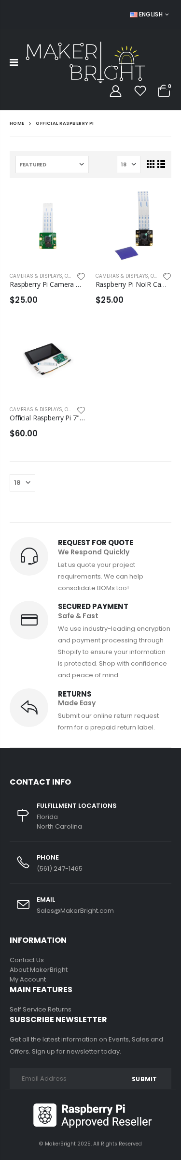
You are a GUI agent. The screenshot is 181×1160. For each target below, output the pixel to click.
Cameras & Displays (36, 276)
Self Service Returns (40, 1009)
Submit (144, 1079)
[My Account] (115, 91)
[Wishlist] (140, 91)
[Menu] (14, 62)
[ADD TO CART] (70, 203)
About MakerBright (39, 969)
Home (17, 123)
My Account (28, 979)
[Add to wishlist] (81, 276)
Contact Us (27, 960)
